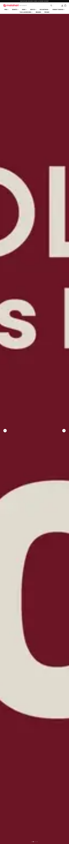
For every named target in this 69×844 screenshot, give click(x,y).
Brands (38, 12)
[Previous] (5, 430)
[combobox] (36, 5)
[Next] (64, 430)
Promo (46, 12)
